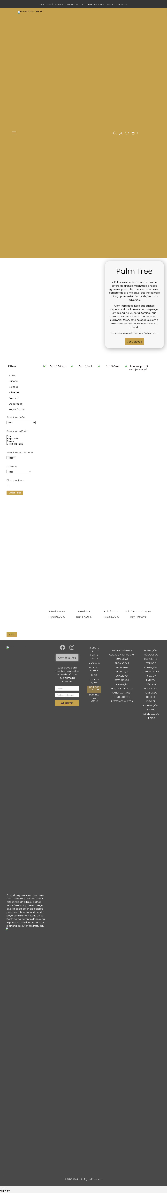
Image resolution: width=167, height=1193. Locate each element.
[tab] (22, 366)
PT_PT (3, 1188)
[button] (134, 341)
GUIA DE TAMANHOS (122, 650)
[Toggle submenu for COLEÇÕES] (98, 689)
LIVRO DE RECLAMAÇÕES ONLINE (151, 705)
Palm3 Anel (84, 611)
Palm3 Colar (111, 611)
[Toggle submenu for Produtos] (98, 650)
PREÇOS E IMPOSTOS (122, 688)
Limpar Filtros (14, 493)
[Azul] (15, 436)
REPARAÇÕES (151, 650)
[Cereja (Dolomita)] (15, 444)
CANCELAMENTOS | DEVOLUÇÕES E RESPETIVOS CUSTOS (122, 697)
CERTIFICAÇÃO (121, 671)
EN (1, 1191)
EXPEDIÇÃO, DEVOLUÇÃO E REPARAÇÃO (121, 680)
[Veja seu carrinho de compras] (133, 133)
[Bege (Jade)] (15, 438)
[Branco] (15, 441)
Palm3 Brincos (57, 611)
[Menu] (13, 133)
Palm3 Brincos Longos (138, 611)
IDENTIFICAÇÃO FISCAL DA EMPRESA (151, 676)
